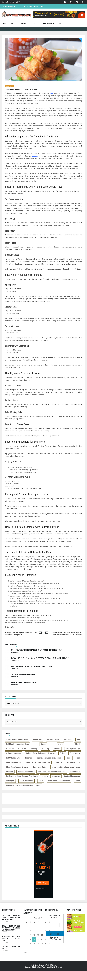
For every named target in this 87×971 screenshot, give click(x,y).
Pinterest (82, 2)
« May (25, 952)
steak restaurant (26, 781)
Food (4, 24)
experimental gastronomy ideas (48, 758)
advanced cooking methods (17, 739)
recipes (45, 776)
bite (78, 739)
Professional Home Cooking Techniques (22, 776)
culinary (57, 749)
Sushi (41, 781)
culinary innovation (13, 753)
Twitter (76, 2)
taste (77, 781)
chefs (60, 744)
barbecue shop (53, 739)
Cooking (22, 24)
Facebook (65, 2)
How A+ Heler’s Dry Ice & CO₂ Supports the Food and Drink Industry (40, 658)
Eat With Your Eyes (54, 939)
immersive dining (40, 767)
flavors (68, 758)
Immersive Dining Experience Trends (66, 767)
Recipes (62, 24)
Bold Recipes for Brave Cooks (33, 6)
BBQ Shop (67, 739)
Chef (13, 24)
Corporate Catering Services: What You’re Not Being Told (36, 650)
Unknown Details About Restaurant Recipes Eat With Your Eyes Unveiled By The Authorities (66, 634)
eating (62, 753)
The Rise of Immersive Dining (23, 674)
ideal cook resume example (17, 767)
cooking (45, 749)
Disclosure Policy (44, 965)
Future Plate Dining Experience (38, 762)
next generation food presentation (51, 772)
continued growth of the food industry (21, 749)
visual (38, 785)
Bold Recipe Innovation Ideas (17, 744)
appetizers (37, 739)
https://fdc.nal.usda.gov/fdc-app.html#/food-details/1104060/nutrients (28, 615)
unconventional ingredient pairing (19, 785)
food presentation (13, 762)
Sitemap (53, 965)
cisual (77, 744)
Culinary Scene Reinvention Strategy (40, 753)
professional (75, 772)
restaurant (56, 776)
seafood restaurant (72, 776)
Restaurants (48, 24)
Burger (43, 744)
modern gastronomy (25, 772)
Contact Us (34, 965)
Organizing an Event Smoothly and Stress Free (31, 666)
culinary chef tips (73, 749)
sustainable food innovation (59, 781)
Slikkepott (10, 781)
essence (28, 758)
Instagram (71, 2)
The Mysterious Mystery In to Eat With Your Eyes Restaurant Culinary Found (21, 634)
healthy (59, 762)
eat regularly (75, 753)
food (78, 758)
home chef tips (73, 762)
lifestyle (9, 772)
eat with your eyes (13, 758)
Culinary (34, 24)
